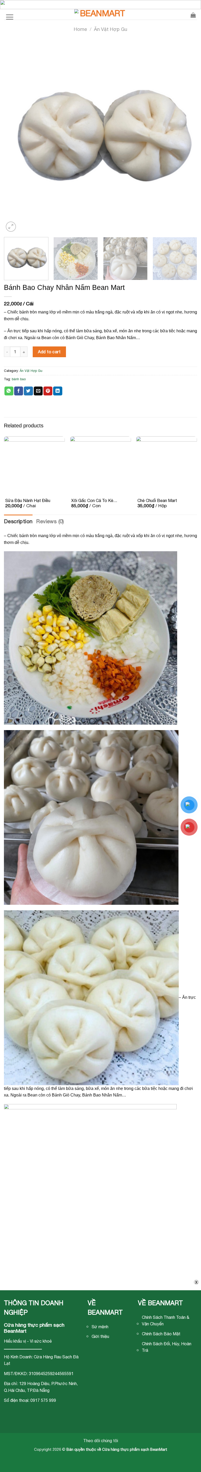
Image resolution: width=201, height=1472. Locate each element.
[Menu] (9, 14)
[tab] (18, 521)
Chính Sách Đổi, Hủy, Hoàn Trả (166, 1347)
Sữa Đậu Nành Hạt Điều (27, 500)
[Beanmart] (100, 14)
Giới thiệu (100, 1336)
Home (80, 29)
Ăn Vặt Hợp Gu (110, 29)
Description (18, 521)
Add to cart (49, 351)
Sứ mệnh (100, 1326)
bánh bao (19, 379)
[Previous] (13, 136)
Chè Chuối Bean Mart (157, 500)
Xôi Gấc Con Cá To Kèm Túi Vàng (94, 500)
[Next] (188, 136)
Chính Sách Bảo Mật (161, 1333)
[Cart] (193, 14)
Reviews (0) (50, 521)
